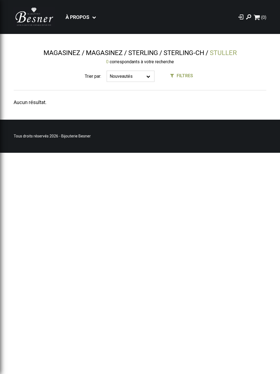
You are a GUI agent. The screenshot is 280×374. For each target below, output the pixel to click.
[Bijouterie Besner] (34, 17)
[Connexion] (240, 17)
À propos (77, 17)
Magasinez (61, 53)
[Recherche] (248, 17)
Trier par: (93, 76)
